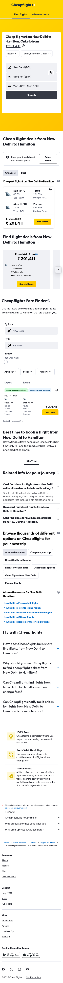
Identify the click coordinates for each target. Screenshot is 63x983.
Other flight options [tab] (44, 567)
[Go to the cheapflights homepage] (23, 5)
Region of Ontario (47, 843)
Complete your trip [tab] (40, 552)
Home (6, 843)
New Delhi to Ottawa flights (19, 617)
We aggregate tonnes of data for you (25, 823)
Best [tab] (23, 172)
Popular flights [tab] (13, 583)
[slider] (6, 362)
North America (19, 843)
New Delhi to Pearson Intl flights (21, 603)
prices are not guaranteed (16, 808)
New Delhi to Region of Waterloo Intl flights (27, 621)
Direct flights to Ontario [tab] (18, 560)
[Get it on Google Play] (11, 955)
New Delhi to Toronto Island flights (22, 607)
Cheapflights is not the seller (21, 817)
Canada (33, 843)
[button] (5, 5)
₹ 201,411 (13, 46)
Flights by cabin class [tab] (16, 567)
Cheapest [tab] (10, 172)
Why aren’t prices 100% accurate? (24, 829)
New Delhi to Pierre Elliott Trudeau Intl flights (28, 612)
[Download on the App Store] (31, 955)
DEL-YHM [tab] (31, 461)
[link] (26, 284)
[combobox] (34, 331)
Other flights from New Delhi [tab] (20, 575)
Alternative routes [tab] (15, 552)
